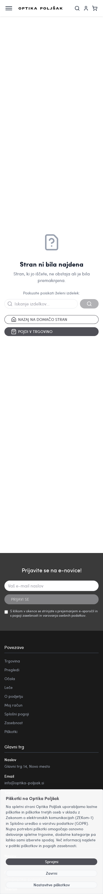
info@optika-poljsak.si (24, 782)
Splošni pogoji (16, 713)
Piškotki (10, 731)
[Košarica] (95, 8)
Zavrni (51, 873)
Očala (9, 678)
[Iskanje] (77, 8)
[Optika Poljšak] (40, 8)
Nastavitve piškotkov (52, 884)
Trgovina (12, 661)
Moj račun (13, 705)
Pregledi (11, 669)
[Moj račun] (86, 8)
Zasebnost (13, 722)
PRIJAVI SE (20, 599)
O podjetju (13, 696)
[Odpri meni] (8, 8)
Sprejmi (51, 861)
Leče (8, 687)
